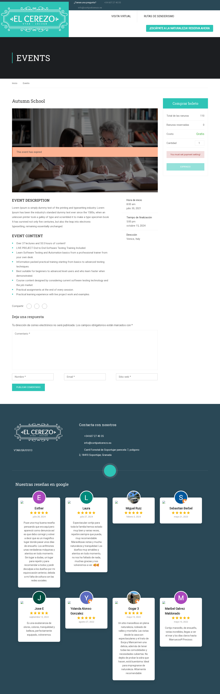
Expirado (185, 166)
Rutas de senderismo (159, 16)
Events (26, 83)
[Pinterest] (44, 306)
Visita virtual (121, 16)
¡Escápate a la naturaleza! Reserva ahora (180, 28)
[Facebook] (29, 306)
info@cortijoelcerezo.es (90, 7)
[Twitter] (36, 306)
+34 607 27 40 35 (112, 2)
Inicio (14, 83)
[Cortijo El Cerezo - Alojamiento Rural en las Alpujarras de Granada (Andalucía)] (34, 19)
